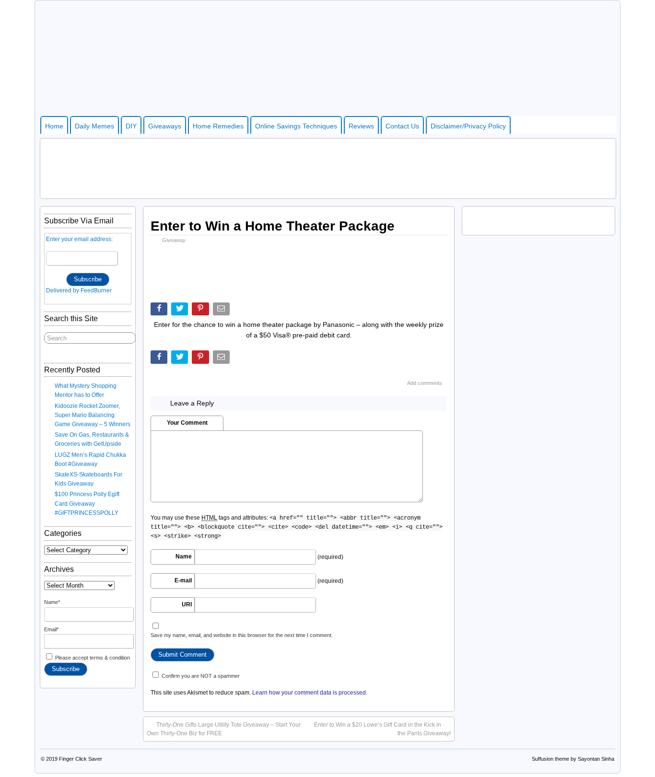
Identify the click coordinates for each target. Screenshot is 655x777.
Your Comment (187, 422)
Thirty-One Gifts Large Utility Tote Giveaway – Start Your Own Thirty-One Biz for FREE (224, 729)
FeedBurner (96, 290)
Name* (52, 602)
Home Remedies (218, 126)
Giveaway (174, 240)
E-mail (183, 580)
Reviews (361, 126)
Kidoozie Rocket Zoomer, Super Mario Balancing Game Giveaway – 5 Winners (92, 415)
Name (183, 556)
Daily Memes (94, 126)
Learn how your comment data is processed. (309, 692)
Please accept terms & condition (92, 658)
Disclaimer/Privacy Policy (468, 126)
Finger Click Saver (80, 759)
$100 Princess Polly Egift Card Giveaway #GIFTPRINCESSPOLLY (87, 503)
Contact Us (402, 126)
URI (187, 604)
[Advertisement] (328, 167)
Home (54, 126)
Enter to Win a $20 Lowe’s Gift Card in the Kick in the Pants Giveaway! (382, 729)
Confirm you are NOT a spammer (200, 676)
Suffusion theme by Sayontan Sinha (573, 759)
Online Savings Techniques (296, 126)
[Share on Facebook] (160, 310)
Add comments (424, 383)
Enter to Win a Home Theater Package (273, 226)
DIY (131, 126)
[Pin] (201, 310)
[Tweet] (180, 310)
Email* (51, 629)
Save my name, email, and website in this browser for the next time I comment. (242, 635)
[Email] (222, 310)
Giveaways (164, 126)
